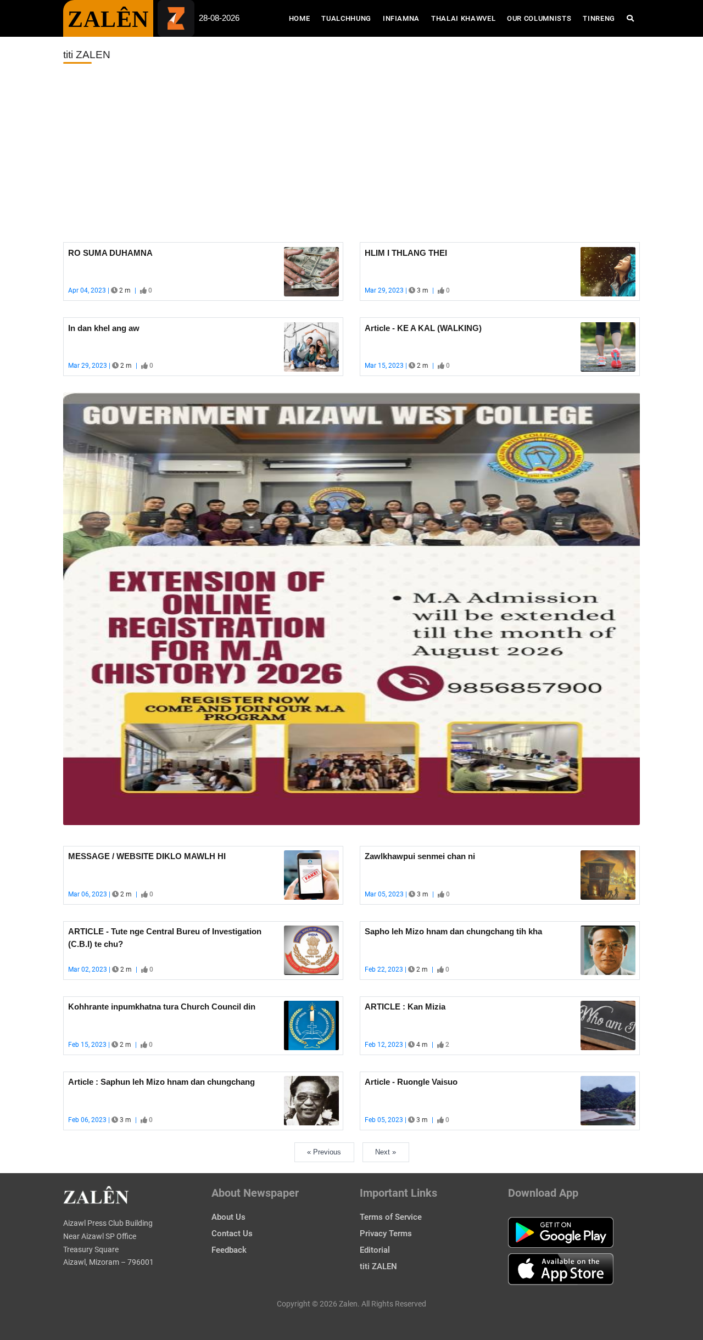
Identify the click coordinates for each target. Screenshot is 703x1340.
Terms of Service (391, 1217)
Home (302, 18)
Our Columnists (539, 18)
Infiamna (401, 18)
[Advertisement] (351, 153)
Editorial (375, 1250)
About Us (228, 1217)
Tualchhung (346, 18)
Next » (385, 1152)
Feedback (229, 1250)
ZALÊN (108, 19)
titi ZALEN (378, 1266)
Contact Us (232, 1233)
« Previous (324, 1152)
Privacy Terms (386, 1233)
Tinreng (599, 18)
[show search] (630, 18)
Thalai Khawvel (463, 18)
